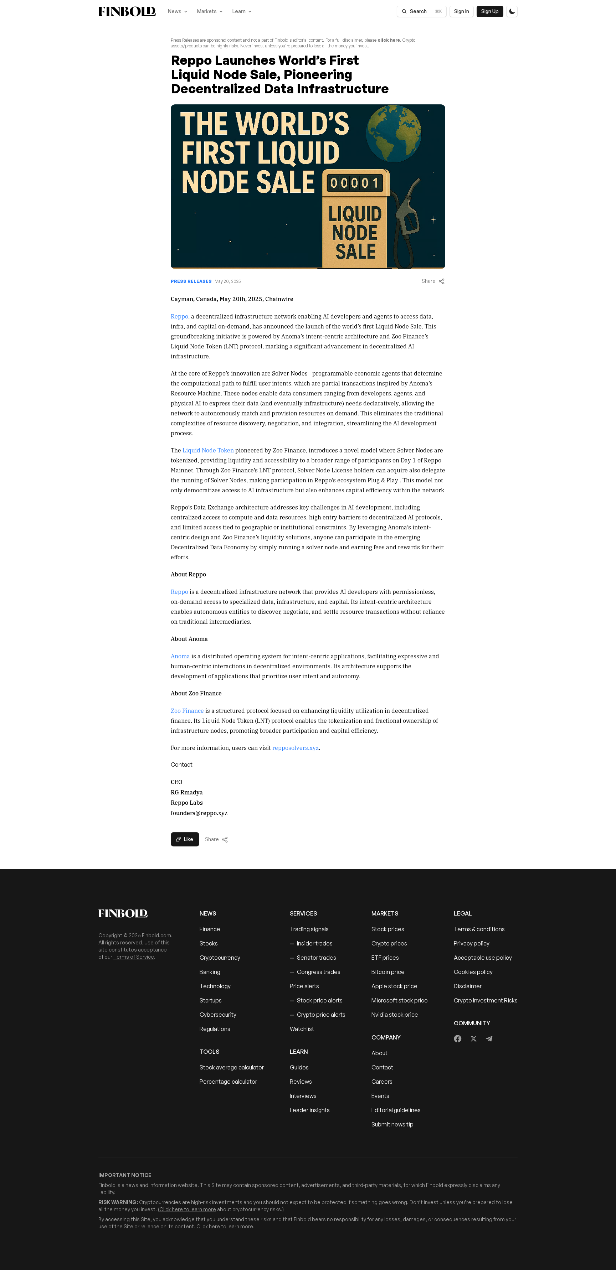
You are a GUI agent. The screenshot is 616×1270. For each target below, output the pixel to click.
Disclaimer (468, 986)
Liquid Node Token (208, 450)
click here (389, 40)
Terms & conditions (479, 929)
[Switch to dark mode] (512, 11)
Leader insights (310, 1110)
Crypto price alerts (317, 1014)
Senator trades (313, 957)
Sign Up (490, 11)
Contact (382, 1067)
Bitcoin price (388, 971)
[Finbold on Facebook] (458, 1039)
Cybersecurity (218, 1014)
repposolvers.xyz (295, 747)
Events (380, 1095)
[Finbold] (127, 11)
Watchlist (302, 1028)
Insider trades (311, 943)
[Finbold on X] (473, 1039)
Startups (211, 1000)
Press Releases (191, 281)
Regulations (215, 1028)
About (379, 1053)
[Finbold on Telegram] (489, 1039)
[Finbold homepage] (137, 913)
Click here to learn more (187, 1209)
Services (303, 913)
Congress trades (315, 971)
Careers (381, 1081)
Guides (299, 1067)
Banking (210, 971)
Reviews (301, 1081)
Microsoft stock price (399, 1000)
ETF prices (385, 957)
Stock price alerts (316, 1000)
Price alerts (304, 986)
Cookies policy (473, 971)
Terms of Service (133, 957)
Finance (210, 929)
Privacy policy (471, 943)
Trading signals (309, 929)
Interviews (303, 1095)
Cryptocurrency (220, 957)
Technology (215, 986)
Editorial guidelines (396, 1110)
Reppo (179, 316)
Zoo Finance (187, 710)
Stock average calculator (232, 1067)
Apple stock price (394, 986)
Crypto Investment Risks (486, 1000)
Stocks (209, 943)
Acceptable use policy (483, 957)
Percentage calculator (228, 1081)
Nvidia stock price (394, 1014)
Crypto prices (389, 943)
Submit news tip (392, 1124)
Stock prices (387, 929)
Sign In (461, 11)
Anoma (180, 656)
